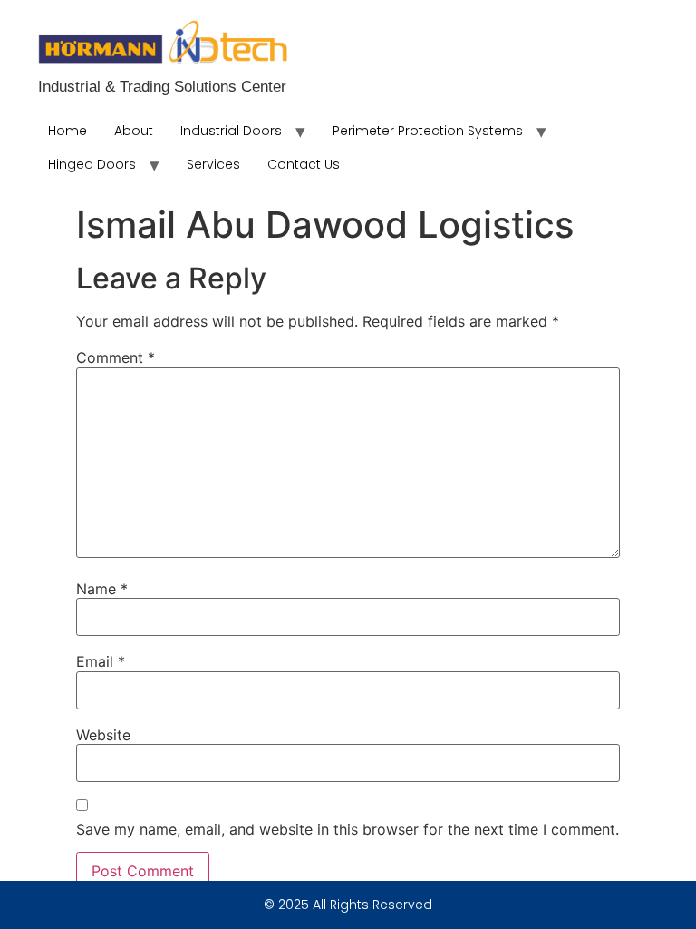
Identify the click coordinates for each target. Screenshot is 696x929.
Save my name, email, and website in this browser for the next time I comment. (347, 829)
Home (67, 131)
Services (213, 164)
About (133, 131)
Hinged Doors (92, 164)
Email (100, 661)
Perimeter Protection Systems (428, 131)
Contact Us (303, 164)
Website (103, 735)
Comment (115, 357)
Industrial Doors (231, 131)
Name (102, 589)
